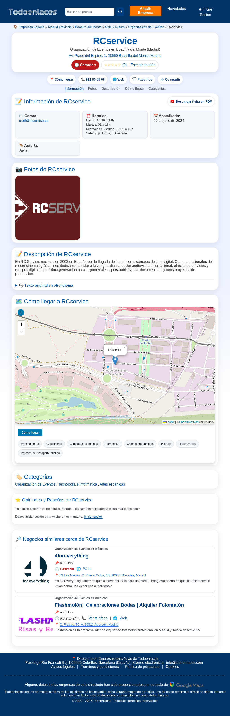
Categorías (157, 88)
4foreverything (71, 556)
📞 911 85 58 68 (93, 79)
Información (74, 88)
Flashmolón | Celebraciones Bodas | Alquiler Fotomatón (119, 605)
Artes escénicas (112, 484)
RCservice (96, 539)
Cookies (172, 667)
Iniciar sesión (93, 516)
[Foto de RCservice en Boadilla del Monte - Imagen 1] (47, 207)
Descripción (111, 88)
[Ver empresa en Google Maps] (186, 684)
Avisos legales (63, 667)
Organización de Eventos (146, 27)
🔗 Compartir (170, 79)
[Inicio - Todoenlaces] (32, 11)
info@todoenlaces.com (184, 663)
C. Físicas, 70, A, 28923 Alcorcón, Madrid (89, 624)
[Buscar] (120, 11)
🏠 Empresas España (28, 27)
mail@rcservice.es (34, 121)
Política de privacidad (142, 667)
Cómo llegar (134, 88)
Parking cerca (30, 443)
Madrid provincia (60, 27)
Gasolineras (54, 443)
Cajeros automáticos (140, 443)
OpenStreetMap (189, 422)
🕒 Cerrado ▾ (85, 65)
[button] (115, 360)
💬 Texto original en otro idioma (46, 285)
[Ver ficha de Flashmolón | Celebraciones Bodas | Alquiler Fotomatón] (36, 616)
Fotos (92, 88)
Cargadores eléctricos (84, 443)
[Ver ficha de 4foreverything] (36, 569)
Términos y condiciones (100, 667)
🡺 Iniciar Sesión (205, 12)
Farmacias (112, 443)
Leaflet (170, 422)
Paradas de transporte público (40, 453)
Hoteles (166, 443)
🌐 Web (118, 79)
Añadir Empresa (145, 11)
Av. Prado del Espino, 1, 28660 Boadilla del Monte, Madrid (115, 56)
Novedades (176, 9)
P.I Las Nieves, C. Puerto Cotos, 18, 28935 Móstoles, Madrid (103, 575)
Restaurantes (187, 443)
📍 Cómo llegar (61, 79)
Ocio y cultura (115, 27)
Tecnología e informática (77, 484)
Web (87, 569)
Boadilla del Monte (88, 27)
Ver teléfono (98, 618)
